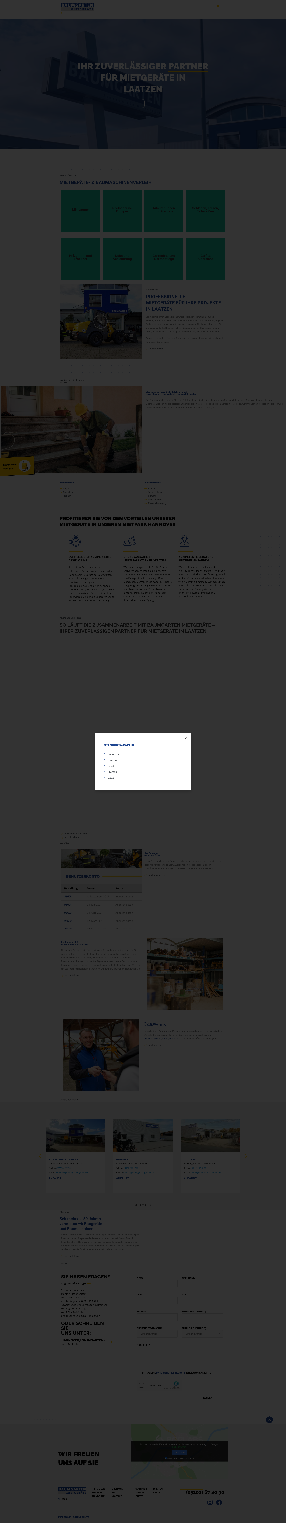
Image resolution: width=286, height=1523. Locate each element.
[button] (186, 737)
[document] (143, 761)
